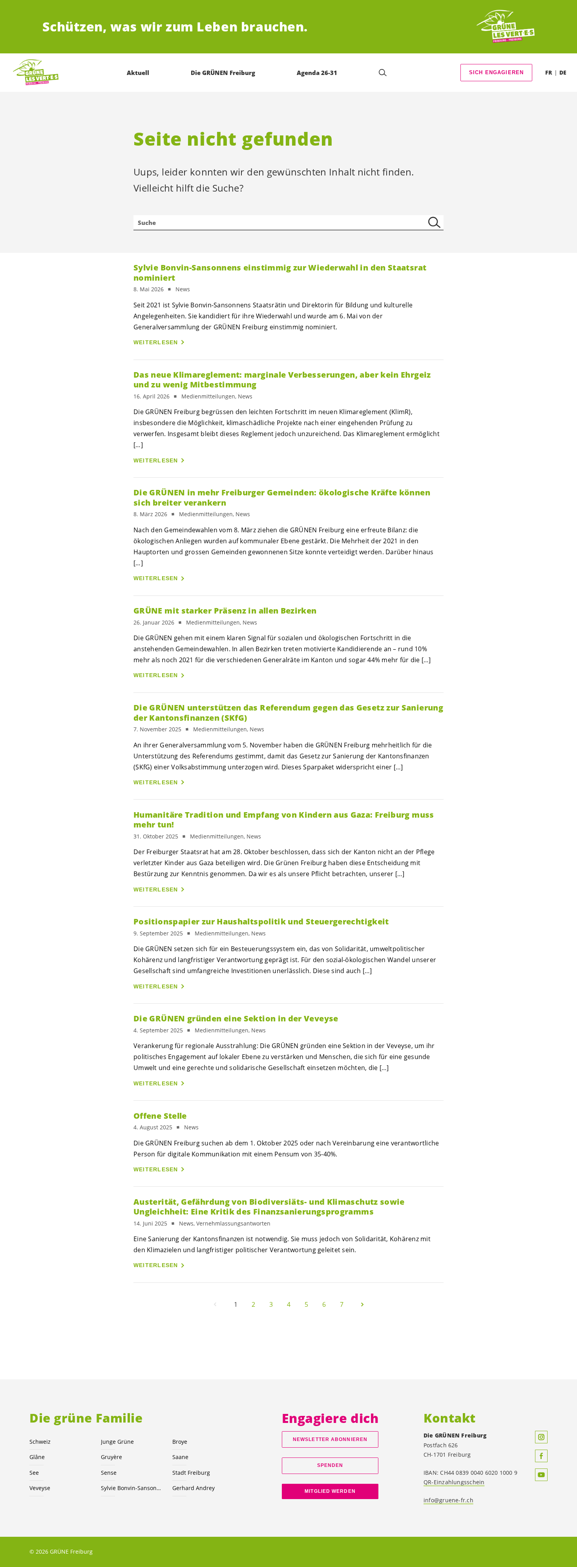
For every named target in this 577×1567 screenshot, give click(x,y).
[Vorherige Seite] (215, 1304)
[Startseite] (506, 26)
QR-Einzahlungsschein (454, 1482)
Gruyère (111, 1457)
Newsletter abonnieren (330, 1439)
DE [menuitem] (562, 72)
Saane (180, 1457)
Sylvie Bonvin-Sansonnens (132, 1488)
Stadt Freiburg (191, 1472)
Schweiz (40, 1441)
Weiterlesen (155, 342)
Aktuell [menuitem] (138, 73)
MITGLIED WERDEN (330, 1491)
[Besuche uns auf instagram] (541, 1437)
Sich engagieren (496, 72)
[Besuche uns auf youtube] (541, 1474)
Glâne (37, 1457)
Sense (109, 1472)
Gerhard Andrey (193, 1488)
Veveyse (39, 1488)
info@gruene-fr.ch (448, 1500)
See (34, 1472)
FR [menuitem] (548, 72)
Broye (179, 1441)
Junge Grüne (117, 1441)
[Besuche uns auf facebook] (541, 1456)
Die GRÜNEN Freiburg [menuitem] (223, 73)
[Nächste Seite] (362, 1304)
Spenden (330, 1465)
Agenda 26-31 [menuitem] (317, 73)
